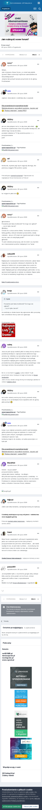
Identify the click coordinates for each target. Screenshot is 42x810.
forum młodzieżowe (19, 583)
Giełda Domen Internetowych (11, 558)
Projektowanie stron (12, 282)
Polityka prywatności (18, 801)
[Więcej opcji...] (38, 64)
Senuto (5, 649)
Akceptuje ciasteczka (12, 806)
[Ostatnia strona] (39, 54)
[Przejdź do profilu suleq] (4, 346)
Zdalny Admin (8, 775)
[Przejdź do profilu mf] (4, 160)
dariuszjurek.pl (8, 656)
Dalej (34, 55)
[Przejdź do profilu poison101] (4, 568)
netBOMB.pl (7, 653)
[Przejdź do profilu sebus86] (4, 255)
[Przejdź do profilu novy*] (4, 64)
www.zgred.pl (8, 660)
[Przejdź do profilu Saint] (4, 533)
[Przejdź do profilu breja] (4, 292)
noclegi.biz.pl (7, 658)
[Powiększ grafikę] (37, 126)
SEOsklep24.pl (8, 773)
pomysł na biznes (17, 175)
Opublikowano (17, 65)
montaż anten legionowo (16, 521)
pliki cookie (29, 792)
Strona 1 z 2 (23, 55)
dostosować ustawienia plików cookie (15, 796)
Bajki (3, 282)
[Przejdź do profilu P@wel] (4, 501)
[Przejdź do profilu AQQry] (4, 121)
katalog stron (11, 382)
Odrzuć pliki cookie (30, 806)
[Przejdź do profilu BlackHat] (4, 464)
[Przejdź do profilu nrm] (4, 92)
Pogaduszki (17, 47)
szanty (17, 373)
